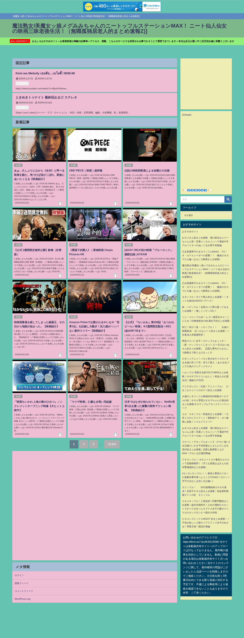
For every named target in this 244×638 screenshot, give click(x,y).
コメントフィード (24, 591)
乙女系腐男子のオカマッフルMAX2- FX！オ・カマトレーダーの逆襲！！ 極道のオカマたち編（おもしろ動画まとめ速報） (205, 255)
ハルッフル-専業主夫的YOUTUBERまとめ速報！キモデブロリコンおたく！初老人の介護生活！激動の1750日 (205, 376)
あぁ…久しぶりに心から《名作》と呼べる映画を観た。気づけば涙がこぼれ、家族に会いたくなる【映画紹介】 (39, 174)
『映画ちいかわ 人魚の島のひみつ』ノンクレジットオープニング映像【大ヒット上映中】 (39, 405)
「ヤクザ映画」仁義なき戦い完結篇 (90, 401)
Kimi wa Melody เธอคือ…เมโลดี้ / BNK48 (45, 73)
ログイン (19, 575)
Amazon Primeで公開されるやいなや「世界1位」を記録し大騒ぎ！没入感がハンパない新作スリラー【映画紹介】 (94, 326)
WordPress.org (22, 599)
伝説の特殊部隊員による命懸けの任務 (147, 170)
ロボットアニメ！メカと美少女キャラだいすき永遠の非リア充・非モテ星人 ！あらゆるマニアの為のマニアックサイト (205, 362)
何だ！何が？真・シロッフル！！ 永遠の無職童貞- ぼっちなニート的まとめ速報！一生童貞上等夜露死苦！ (205, 331)
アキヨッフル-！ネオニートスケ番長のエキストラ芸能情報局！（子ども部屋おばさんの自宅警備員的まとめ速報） (205, 463)
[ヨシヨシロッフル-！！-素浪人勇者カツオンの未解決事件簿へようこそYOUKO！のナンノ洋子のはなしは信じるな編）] (206, 477)
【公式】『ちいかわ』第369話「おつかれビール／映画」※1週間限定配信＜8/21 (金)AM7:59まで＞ (149, 326)
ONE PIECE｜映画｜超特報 (85, 170)
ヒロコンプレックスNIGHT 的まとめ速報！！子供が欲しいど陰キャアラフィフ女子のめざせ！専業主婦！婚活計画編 (206, 523)
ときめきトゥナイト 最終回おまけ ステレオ (46, 97)
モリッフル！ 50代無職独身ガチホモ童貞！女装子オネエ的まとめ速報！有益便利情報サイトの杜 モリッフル (205, 491)
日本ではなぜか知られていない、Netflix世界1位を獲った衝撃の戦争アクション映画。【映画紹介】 (149, 405)
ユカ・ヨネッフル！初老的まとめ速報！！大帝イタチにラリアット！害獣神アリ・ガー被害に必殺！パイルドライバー (205, 418)
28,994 (112, 444)
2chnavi (186, 114)
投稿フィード (22, 583)
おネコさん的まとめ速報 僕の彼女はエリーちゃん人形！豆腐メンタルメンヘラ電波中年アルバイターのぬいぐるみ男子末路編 (205, 241)
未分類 (22, 83)
